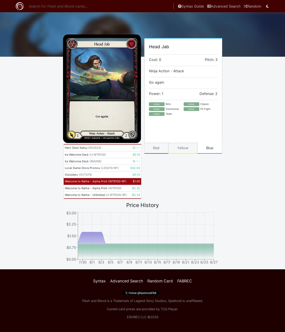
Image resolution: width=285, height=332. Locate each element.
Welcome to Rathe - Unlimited (96, 195)
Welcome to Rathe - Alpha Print (95, 181)
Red (156, 148)
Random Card (160, 281)
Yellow (182, 148)
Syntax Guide (192, 6)
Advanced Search (225, 6)
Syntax (99, 281)
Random (254, 6)
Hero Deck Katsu (83, 147)
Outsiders (78, 174)
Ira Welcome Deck (85, 154)
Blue (209, 148)
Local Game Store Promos (92, 168)
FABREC (184, 281)
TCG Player (169, 309)
